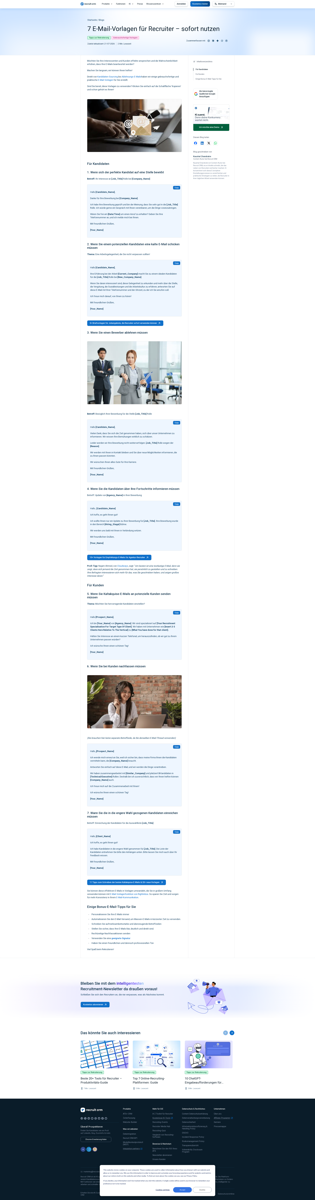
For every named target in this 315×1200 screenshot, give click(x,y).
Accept (182, 1190)
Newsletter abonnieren (162, 1155)
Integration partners (131, 1149)
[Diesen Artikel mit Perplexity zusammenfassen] (226, 41)
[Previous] (225, 1032)
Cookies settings (163, 1190)
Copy (177, 188)
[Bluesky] (106, 1118)
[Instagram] (95, 1118)
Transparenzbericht (190, 1145)
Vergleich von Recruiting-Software (163, 1136)
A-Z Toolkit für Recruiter (162, 1114)
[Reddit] (99, 1118)
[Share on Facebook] (195, 143)
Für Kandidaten (202, 69)
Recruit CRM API (130, 1138)
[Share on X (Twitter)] (208, 143)
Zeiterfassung (129, 1118)
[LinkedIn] (88, 1118)
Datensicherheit (189, 1122)
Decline (202, 1190)
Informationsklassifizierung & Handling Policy (194, 1127)
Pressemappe (220, 1126)
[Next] (231, 1032)
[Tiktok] (102, 1118)
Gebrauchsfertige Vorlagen (125, 38)
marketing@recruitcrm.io (93, 1172)
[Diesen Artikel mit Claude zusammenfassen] (213, 41)
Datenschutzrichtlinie (226, 1194)
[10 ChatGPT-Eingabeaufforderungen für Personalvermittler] (209, 1054)
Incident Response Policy (193, 1137)
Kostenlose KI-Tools (161, 1118)
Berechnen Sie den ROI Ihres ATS (164, 1150)
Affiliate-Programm (222, 1118)
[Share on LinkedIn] (202, 143)
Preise (140, 4)
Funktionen (120, 4)
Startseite (92, 20)
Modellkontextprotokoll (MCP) (133, 1143)
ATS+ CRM (127, 1114)
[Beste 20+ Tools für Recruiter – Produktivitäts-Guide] (104, 1054)
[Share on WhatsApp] (215, 143)
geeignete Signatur (120, 938)
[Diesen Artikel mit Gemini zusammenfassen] (217, 41)
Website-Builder (130, 1122)
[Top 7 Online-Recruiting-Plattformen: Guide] (157, 1054)
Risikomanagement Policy (193, 1141)
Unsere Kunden (158, 1159)
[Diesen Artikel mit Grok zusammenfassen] (222, 41)
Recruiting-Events (160, 1122)
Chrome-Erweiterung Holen (96, 1139)
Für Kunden (200, 74)
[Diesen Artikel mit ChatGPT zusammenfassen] (208, 41)
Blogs (101, 20)
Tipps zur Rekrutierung (99, 38)
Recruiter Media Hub (161, 1126)
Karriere (217, 1122)
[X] (85, 1118)
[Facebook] (82, 1118)
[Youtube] (92, 1118)
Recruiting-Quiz (159, 1131)
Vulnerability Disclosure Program (192, 1151)
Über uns (217, 1114)
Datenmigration (129, 1134)
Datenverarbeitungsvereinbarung (196, 1118)
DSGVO (185, 1133)
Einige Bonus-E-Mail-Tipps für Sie (208, 79)
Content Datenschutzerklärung (195, 1114)
